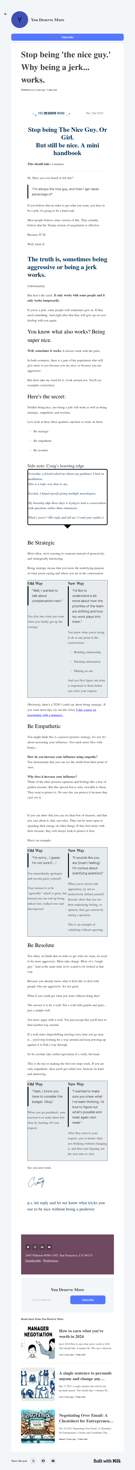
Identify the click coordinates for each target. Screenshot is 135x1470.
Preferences (50, 1260)
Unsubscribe (33, 1260)
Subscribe (67, 37)
